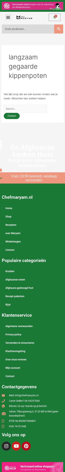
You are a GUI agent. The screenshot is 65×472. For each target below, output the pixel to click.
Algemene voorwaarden (19, 326)
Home (8, 208)
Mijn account (12, 367)
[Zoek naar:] (25, 108)
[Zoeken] (58, 29)
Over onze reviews (15, 359)
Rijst (8, 304)
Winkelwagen (13, 241)
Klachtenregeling (15, 351)
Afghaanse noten (15, 279)
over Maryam (12, 233)
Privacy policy (13, 334)
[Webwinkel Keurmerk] (32, 467)
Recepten (10, 224)
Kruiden (9, 271)
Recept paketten (14, 296)
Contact (9, 249)
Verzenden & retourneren (19, 342)
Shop (8, 216)
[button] (8, 17)
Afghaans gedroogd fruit (19, 287)
